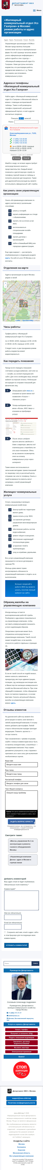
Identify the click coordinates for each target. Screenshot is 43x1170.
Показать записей (21, 118)
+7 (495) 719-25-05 (20, 141)
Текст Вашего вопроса (14, 789)
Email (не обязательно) (13, 923)
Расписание (18, 40)
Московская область (21, 1153)
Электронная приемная (21, 1052)
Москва (21, 1144)
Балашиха (21, 1147)
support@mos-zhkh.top (21, 1098)
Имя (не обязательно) (12, 913)
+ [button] (5, 283)
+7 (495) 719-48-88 (20, 139)
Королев (21, 1150)
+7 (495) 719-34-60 (20, 143)
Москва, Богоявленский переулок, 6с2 (20, 1019)
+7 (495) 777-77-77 (14, 1013)
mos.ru (29, 391)
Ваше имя (9, 761)
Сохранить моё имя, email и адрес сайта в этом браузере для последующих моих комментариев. (21, 935)
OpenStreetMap (28, 320)
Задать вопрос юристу (21, 821)
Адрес (6, 40)
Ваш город (9, 770)
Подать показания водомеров (21, 1038)
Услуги (25, 40)
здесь (13, 703)
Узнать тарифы (21, 1030)
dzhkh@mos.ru (13, 1015)
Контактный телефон (13, 779)
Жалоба (31, 40)
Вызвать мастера (21, 1048)
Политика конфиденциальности (21, 1103)
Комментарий (10, 889)
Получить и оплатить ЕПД (21, 1034)
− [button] (5, 286)
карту (7, 258)
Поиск (35, 963)
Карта (11, 40)
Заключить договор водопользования (21, 1042)
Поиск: (11, 122)
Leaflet (17, 320)
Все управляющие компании (21, 1156)
